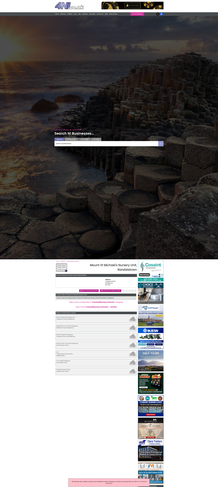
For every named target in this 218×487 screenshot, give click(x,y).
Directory (63, 14)
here (138, 481)
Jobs (79, 14)
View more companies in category (96, 302)
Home (57, 14)
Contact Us (100, 14)
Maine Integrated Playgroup (64, 334)
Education (63, 261)
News (106, 14)
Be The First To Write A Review (111, 291)
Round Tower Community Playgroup (67, 343)
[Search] (161, 143)
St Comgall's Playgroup (63, 361)
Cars (75, 14)
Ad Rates (85, 14)
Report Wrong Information (89, 291)
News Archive (113, 14)
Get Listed (92, 14)
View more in (96, 307)
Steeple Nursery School (63, 369)
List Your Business (137, 14)
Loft (57, 352)
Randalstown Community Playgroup (67, 326)
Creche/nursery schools (72, 261)
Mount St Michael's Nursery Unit (65, 317)
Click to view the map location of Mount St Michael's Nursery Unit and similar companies (85, 298)
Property (69, 14)
